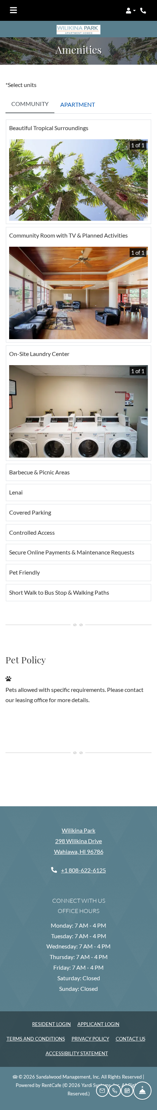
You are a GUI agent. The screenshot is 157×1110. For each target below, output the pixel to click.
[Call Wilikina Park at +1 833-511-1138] (143, 11)
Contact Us (130, 1039)
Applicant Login (98, 1024)
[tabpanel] (78, 363)
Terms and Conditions (36, 1038)
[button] (131, 11)
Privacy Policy (90, 1038)
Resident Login (51, 1024)
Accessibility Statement (77, 1053)
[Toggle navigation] (13, 11)
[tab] (29, 104)
